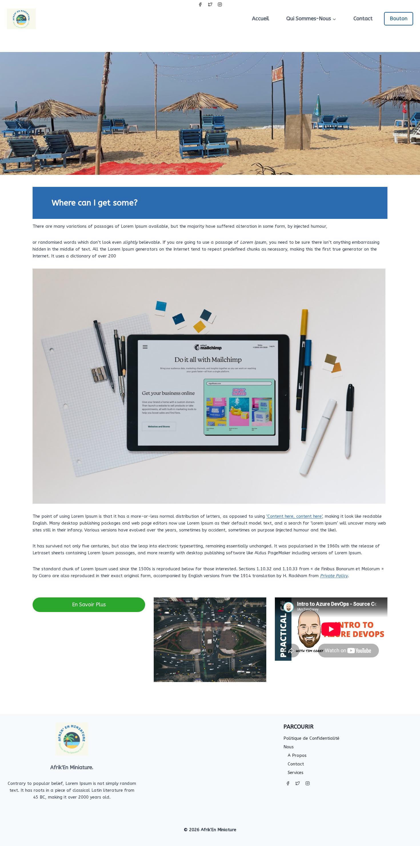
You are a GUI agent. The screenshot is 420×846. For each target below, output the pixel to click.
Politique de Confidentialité (311, 738)
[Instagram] (220, 4)
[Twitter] (210, 4)
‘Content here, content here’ (294, 516)
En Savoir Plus (89, 604)
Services (295, 772)
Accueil (260, 18)
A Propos (297, 755)
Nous (288, 746)
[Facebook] (200, 4)
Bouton (398, 18)
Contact (363, 18)
